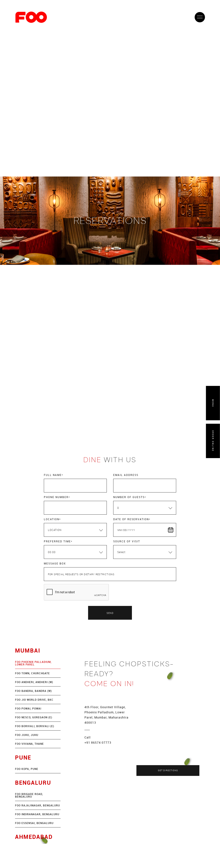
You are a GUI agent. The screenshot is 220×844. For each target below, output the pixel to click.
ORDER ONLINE (213, 440)
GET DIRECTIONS (168, 770)
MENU (213, 403)
